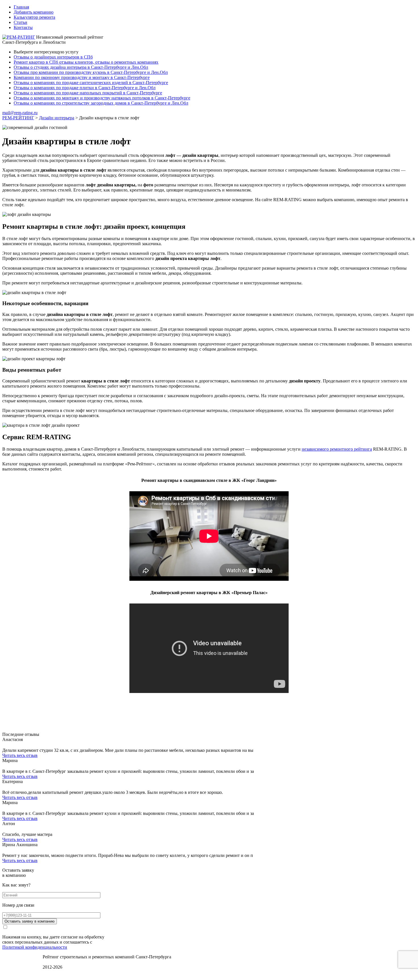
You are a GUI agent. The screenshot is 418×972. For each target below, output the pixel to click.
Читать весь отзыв (20, 755)
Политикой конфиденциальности (34, 947)
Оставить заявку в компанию (30, 921)
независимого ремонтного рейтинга (337, 449)
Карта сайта (54, 961)
